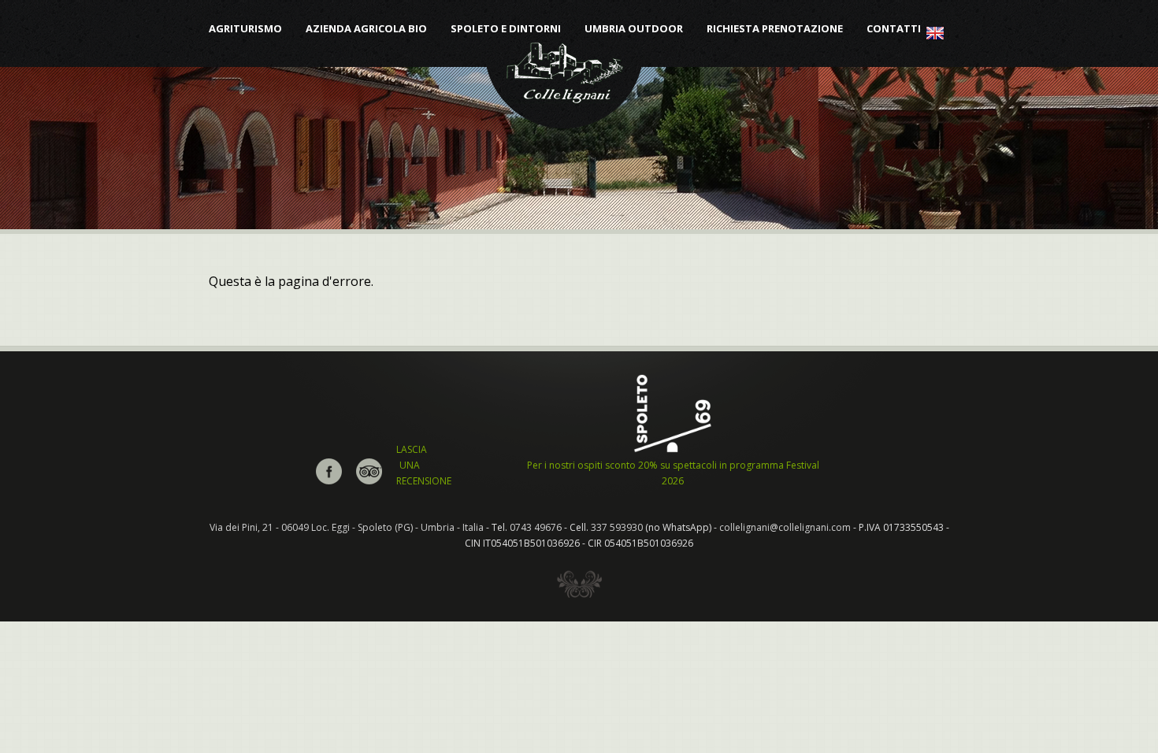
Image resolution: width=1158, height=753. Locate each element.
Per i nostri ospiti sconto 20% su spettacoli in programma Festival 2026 (673, 473)
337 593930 (617, 527)
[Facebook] (329, 481)
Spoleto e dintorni (506, 29)
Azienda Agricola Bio (366, 29)
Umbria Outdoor (634, 29)
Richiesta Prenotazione (775, 29)
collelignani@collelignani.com (785, 527)
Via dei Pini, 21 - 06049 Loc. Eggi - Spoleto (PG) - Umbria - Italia (347, 527)
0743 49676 (536, 527)
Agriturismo (245, 29)
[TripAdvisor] (369, 481)
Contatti (894, 29)
